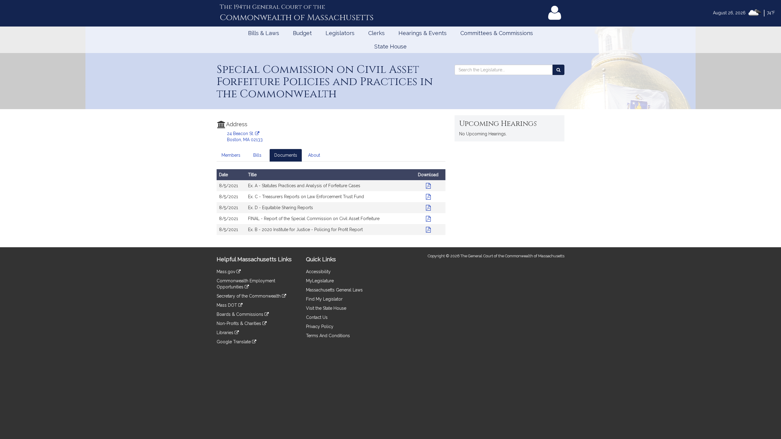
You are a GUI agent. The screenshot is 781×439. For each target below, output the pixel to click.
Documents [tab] (285, 155)
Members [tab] (230, 155)
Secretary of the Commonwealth (249, 296)
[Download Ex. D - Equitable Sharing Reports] (428, 207)
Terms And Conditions (328, 335)
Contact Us (317, 317)
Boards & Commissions (241, 314)
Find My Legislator (324, 299)
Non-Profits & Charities (239, 323)
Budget (302, 33)
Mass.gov (226, 271)
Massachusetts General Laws (334, 289)
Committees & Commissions (496, 33)
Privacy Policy (319, 326)
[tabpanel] (331, 205)
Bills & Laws (263, 33)
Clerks (376, 33)
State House (390, 46)
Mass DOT (227, 305)
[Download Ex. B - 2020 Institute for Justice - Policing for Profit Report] (428, 229)
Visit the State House (326, 308)
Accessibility (318, 271)
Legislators (340, 33)
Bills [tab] (257, 155)
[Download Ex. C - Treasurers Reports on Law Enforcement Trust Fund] (428, 196)
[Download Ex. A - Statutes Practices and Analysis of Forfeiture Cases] (428, 185)
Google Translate (234, 341)
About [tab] (314, 155)
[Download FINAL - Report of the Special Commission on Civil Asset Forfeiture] (428, 218)
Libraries (226, 332)
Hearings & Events (422, 33)
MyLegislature (320, 280)
